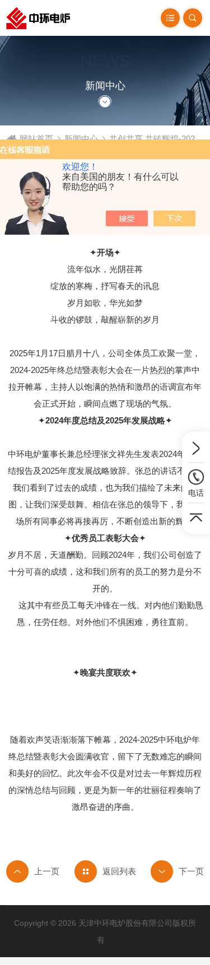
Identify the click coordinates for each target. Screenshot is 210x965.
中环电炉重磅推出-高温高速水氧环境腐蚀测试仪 (32, 871)
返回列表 (119, 871)
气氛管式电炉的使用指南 (177, 871)
